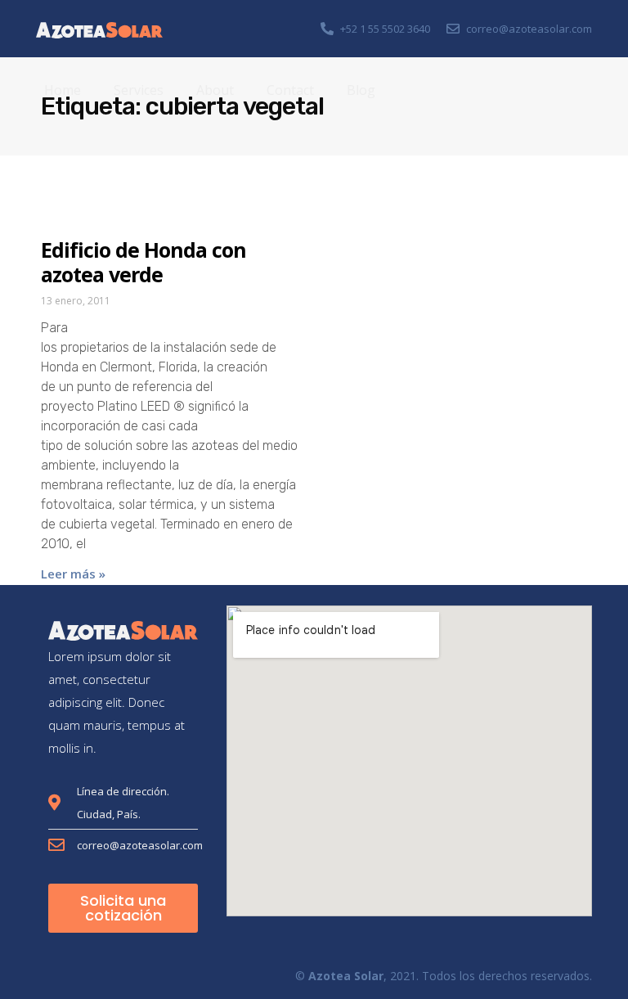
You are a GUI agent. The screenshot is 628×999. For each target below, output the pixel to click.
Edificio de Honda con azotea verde (143, 262)
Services (139, 90)
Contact (290, 90)
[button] (123, 908)
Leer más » (73, 573)
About (215, 90)
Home (62, 90)
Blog (361, 90)
